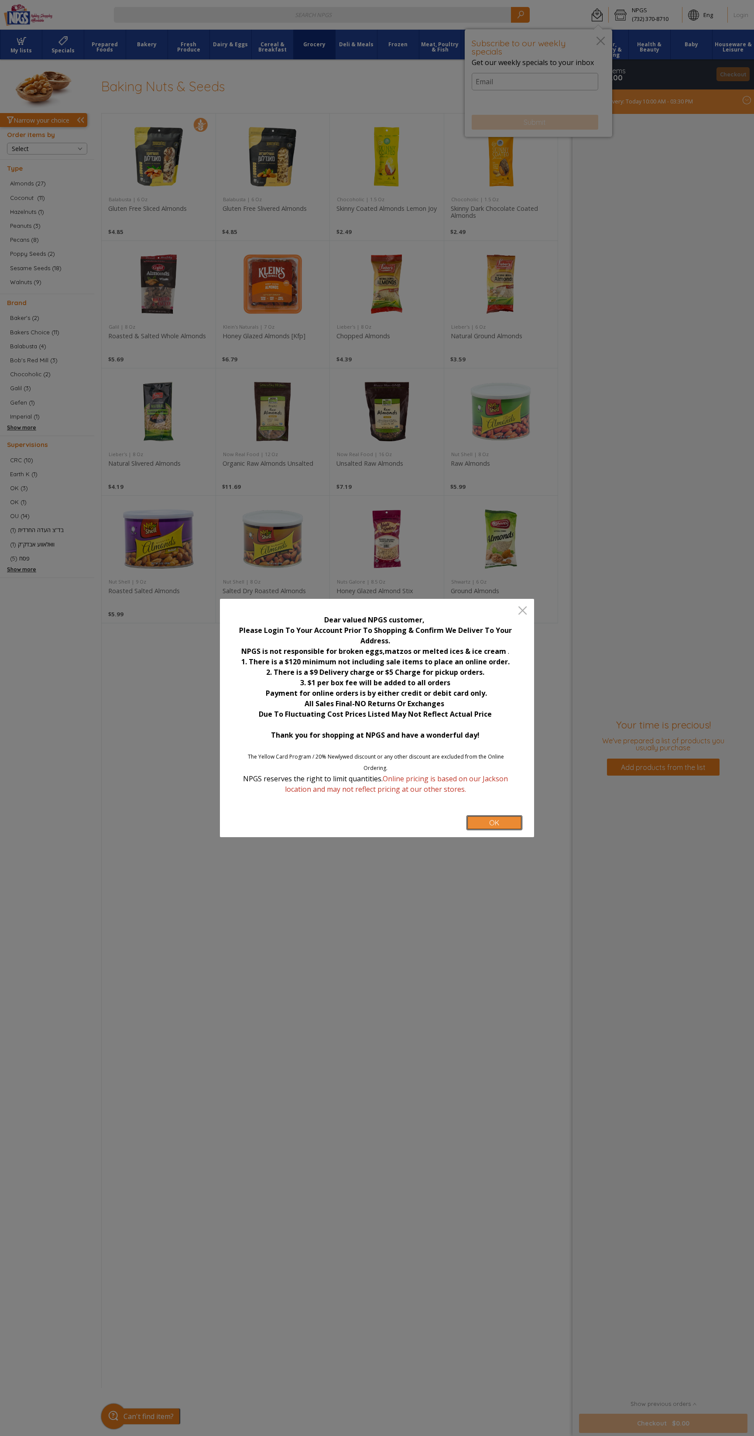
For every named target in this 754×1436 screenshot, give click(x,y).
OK (494, 822)
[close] (522, 611)
